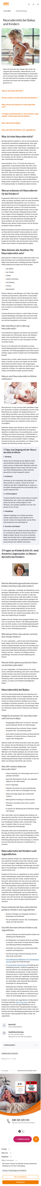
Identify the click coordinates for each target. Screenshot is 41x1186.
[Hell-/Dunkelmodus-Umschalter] (21, 1131)
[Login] (33, 4)
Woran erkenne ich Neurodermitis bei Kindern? (19, 98)
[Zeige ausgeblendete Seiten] (12, 1070)
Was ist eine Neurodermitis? (12, 91)
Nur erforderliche (20, 1177)
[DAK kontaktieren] (36, 1139)
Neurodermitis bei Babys (11, 123)
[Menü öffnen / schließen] (38, 4)
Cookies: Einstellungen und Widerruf (14, 1170)
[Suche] (29, 4)
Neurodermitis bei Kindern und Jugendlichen (19, 130)
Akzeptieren (20, 1182)
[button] (6, 4)
